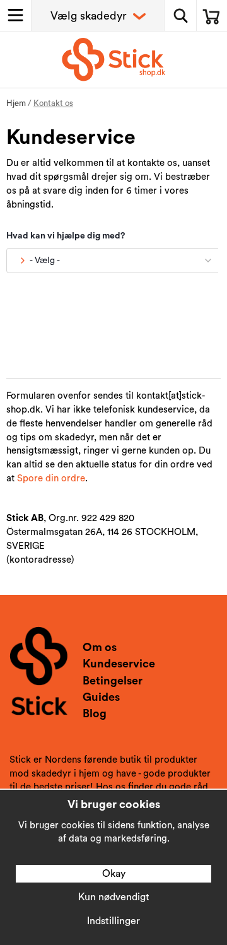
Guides (101, 697)
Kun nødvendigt (113, 897)
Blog (95, 713)
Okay (113, 874)
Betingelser (113, 680)
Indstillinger (113, 921)
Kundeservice (119, 663)
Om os (100, 647)
